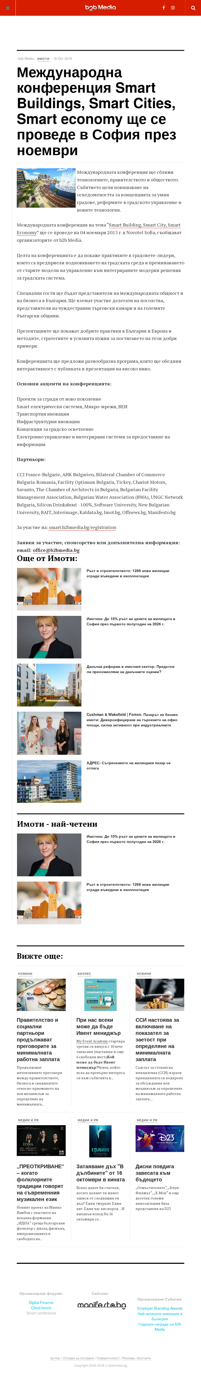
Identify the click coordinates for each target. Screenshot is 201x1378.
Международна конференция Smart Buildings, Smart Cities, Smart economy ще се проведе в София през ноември (96, 110)
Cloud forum (41, 1307)
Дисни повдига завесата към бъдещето (155, 1172)
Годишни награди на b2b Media (159, 1326)
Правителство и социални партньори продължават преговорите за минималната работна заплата (38, 1039)
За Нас (55, 1358)
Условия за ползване (78, 1358)
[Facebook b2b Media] (164, 7)
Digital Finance (41, 1302)
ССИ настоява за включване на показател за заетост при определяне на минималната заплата (157, 1039)
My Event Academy (92, 1041)
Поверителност (108, 1358)
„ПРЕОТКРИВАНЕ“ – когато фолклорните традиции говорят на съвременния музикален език (40, 1182)
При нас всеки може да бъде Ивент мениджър (98, 1026)
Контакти (144, 1358)
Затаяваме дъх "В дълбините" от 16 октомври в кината (100, 1172)
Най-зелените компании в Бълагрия (160, 1316)
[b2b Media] (100, 8)
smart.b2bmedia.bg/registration (82, 527)
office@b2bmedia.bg (56, 550)
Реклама (128, 1358)
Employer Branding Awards (159, 1308)
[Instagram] (173, 7)
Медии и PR (28, 1120)
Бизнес (84, 974)
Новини (25, 974)
